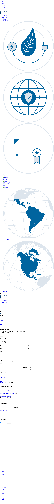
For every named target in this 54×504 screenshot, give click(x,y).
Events (2, 1)
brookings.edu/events (2, 396)
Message (1, 351)
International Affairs (4, 14)
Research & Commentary (5, 307)
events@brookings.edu (8, 396)
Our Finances (4, 7)
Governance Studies (4, 488)
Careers (3, 493)
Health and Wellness (4, 17)
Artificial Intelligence (4, 15)
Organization (29, 348)
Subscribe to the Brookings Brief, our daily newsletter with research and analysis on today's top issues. (13, 361)
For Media (3, 4)
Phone (1, 348)
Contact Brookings (4, 494)
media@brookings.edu (8, 387)
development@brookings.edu (11, 393)
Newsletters (3, 3)
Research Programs (4, 2)
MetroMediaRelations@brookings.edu (4, 382)
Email (28, 345)
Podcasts (3, 498)
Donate (2, 9)
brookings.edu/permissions (3, 390)
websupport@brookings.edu (3, 410)
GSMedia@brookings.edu (3, 377)
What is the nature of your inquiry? (5, 342)
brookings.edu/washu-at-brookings (4, 407)
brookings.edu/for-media (3, 387)
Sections (1, 324)
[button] (27, 335)
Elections (3, 16)
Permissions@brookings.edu (10, 390)
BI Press (4, 8)
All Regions (3, 303)
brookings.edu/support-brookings (4, 393)
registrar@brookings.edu (11, 407)
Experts (3, 496)
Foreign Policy (3, 489)
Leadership (4, 5)
